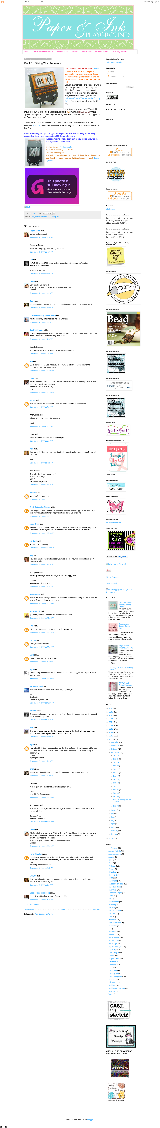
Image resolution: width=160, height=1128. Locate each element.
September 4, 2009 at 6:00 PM (42, 308)
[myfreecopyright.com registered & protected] (120, 592)
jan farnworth (35, 611)
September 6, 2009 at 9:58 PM (42, 587)
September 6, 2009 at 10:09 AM (42, 533)
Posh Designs (113, 952)
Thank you (112, 970)
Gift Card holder (114, 911)
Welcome (111, 991)
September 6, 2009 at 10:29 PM (42, 603)
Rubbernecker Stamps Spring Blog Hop (124, 626)
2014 (111, 722)
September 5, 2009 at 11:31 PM (42, 516)
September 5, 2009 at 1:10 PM (42, 407)
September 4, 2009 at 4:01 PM (42, 252)
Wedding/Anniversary (116, 988)
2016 (111, 715)
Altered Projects (114, 851)
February (114, 831)
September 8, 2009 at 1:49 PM (42, 868)
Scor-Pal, (37, 125)
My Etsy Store (62, 52)
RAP (31, 626)
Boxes (110, 869)
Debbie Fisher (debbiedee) (40, 893)
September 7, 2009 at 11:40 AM (42, 678)
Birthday (111, 866)
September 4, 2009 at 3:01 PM (42, 237)
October (114, 749)
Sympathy (112, 964)
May (113, 820)
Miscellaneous (113, 937)
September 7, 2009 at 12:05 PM (42, 703)
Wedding (111, 985)
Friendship (112, 905)
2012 (111, 729)
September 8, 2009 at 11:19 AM (42, 846)
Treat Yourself (111, 583)
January (114, 834)
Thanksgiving (113, 973)
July (112, 814)
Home (26, 52)
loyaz (32, 745)
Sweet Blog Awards (119, 52)
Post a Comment (33, 905)
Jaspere (32, 400)
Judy (31, 728)
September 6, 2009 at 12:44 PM (42, 548)
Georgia (33, 640)
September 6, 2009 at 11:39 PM (42, 647)
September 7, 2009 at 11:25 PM (42, 797)
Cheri (32, 769)
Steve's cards (113, 961)
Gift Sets (111, 914)
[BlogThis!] (46, 213)
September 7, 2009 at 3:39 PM (42, 720)
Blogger (90, 1120)
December (115, 742)
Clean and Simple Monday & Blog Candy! (125, 604)
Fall (109, 899)
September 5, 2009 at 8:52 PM (42, 485)
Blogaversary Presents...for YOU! (126, 647)
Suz (31, 260)
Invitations (112, 926)
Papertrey (112, 949)
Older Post (96, 910)
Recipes (75, 52)
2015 (111, 719)
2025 (111, 708)
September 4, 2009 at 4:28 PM (42, 293)
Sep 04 (116, 796)
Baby (110, 860)
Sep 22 (116, 766)
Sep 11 (116, 786)
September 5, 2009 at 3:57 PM (42, 441)
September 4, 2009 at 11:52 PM (42, 322)
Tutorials (111, 979)
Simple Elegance (112, 577)
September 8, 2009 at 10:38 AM (42, 822)
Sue (31, 361)
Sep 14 (116, 783)
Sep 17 (116, 776)
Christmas (112, 890)
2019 (111, 712)
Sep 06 (116, 793)
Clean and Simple (115, 893)
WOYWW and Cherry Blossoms (125, 684)
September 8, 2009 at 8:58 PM (42, 900)
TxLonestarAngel (36, 686)
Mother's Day (113, 940)
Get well (111, 908)
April (113, 824)
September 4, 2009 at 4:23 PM (42, 274)
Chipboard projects (115, 884)
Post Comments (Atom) (44, 914)
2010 (111, 736)
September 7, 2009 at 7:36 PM (42, 761)
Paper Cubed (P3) (115, 947)
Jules (31, 449)
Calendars (112, 872)
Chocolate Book (114, 887)
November (115, 746)
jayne (32, 669)
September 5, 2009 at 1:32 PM (42, 426)
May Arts (111, 934)
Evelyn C (33, 876)
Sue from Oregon (36, 330)
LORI (32, 655)
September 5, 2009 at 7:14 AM (42, 354)
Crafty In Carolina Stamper (40, 507)
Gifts (110, 917)
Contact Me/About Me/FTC (43, 52)
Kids (110, 929)
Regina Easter (35, 231)
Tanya (32, 301)
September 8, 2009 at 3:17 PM (42, 885)
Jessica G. (33, 711)
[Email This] (44, 213)
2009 (111, 739)
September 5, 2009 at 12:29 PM (42, 393)
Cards (110, 878)
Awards (111, 857)
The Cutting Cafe (66, 147)
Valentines (112, 982)
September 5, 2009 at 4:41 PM (42, 463)
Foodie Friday (113, 902)
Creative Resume (101, 52)
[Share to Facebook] (51, 213)
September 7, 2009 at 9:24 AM (42, 662)
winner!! (97, 69)
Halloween (43, 217)
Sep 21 (116, 769)
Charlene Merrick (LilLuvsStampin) (43, 315)
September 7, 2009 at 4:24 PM (42, 737)
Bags (110, 863)
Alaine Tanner (35, 594)
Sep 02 (116, 806)
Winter (111, 994)
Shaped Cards (113, 958)
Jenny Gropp (35, 524)
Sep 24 (116, 762)
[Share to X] (49, 213)
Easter (110, 896)
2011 (111, 732)
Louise (32, 282)
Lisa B (32, 379)
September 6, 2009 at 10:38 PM (42, 618)
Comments (113, 76)
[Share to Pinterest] (53, 213)
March (113, 827)
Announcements (114, 854)
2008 (111, 838)
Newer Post (29, 910)
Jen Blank (33, 541)
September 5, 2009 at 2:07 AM (42, 339)
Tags (110, 967)
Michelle (33, 493)
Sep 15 (116, 779)
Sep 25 (116, 759)
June (113, 817)
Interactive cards (114, 923)
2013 (111, 726)
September (115, 752)
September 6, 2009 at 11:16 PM (42, 633)
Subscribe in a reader (114, 62)
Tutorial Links (86, 52)
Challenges (110, 209)
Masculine (112, 932)
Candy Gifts (34, 217)
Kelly (32, 555)
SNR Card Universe (113, 523)
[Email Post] (39, 213)
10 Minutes (112, 848)
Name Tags (112, 944)
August (114, 810)
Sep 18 (116, 773)
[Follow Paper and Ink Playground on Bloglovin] (117, 558)
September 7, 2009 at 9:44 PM (42, 776)
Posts (111, 72)
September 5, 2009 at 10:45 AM (42, 371)
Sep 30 (116, 755)
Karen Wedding (36, 854)
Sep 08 (116, 790)
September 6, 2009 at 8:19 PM (42, 565)
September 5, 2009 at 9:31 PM (42, 499)
